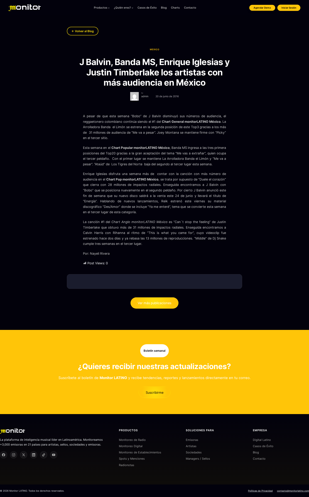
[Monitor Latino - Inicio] (25, 7)
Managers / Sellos (198, 458)
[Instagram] (13, 454)
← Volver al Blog (83, 31)
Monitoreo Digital (131, 446)
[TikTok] (43, 454)
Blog (256, 452)
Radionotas (126, 465)
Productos (100, 7)
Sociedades (194, 452)
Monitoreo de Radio (132, 440)
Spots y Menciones (132, 458)
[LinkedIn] (33, 454)
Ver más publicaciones (154, 303)
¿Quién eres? (122, 7)
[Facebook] (3, 454)
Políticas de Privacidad (260, 490)
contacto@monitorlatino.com (293, 490)
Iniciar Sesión (288, 7)
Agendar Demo (262, 7)
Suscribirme (154, 392)
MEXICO (154, 49)
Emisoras (192, 440)
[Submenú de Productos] (109, 8)
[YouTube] (53, 454)
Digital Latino (262, 440)
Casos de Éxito (263, 446)
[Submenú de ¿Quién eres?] (132, 8)
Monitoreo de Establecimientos (140, 452)
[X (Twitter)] (23, 454)
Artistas (191, 446)
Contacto (259, 458)
